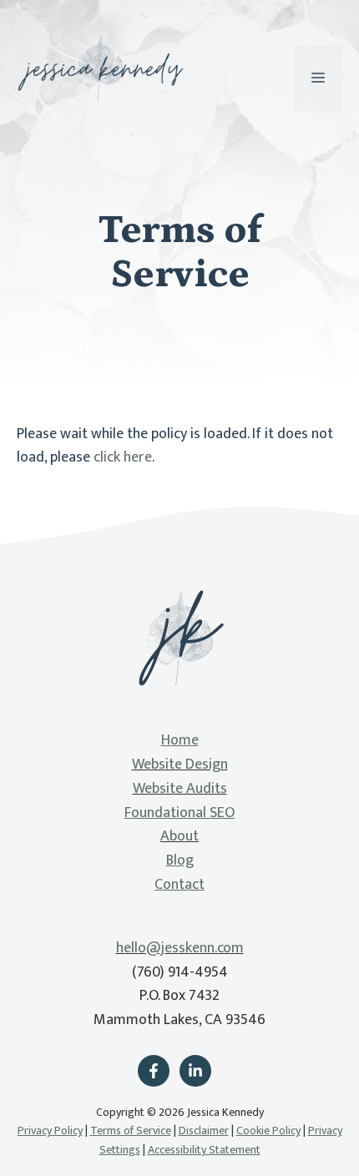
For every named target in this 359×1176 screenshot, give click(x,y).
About (179, 836)
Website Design (180, 764)
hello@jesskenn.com (180, 948)
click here (123, 457)
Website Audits (180, 788)
